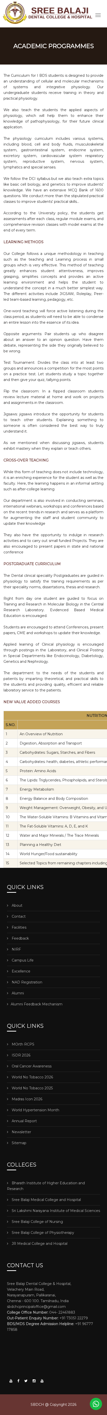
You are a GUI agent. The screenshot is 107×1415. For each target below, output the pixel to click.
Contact (18, 916)
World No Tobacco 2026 (32, 1077)
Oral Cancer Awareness (31, 1066)
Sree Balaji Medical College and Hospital (46, 1199)
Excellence (20, 971)
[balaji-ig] (34, 1381)
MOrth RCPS (22, 1044)
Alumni (17, 993)
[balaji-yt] (10, 1381)
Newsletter (21, 1132)
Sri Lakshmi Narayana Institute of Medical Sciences (55, 1210)
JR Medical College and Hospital (39, 1243)
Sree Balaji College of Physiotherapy (42, 1232)
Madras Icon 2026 (26, 1099)
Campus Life (22, 960)
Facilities (18, 927)
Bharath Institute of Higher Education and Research (46, 1186)
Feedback (20, 938)
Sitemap (18, 1143)
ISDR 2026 (20, 1055)
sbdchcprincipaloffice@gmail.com (36, 1306)
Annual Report (24, 1121)
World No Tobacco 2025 (32, 1088)
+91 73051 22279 (47, 1318)
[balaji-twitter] (26, 1381)
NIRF (16, 949)
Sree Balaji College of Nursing (37, 1221)
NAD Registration (26, 982)
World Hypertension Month (35, 1110)
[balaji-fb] (18, 1381)
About (16, 905)
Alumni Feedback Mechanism (36, 1004)
